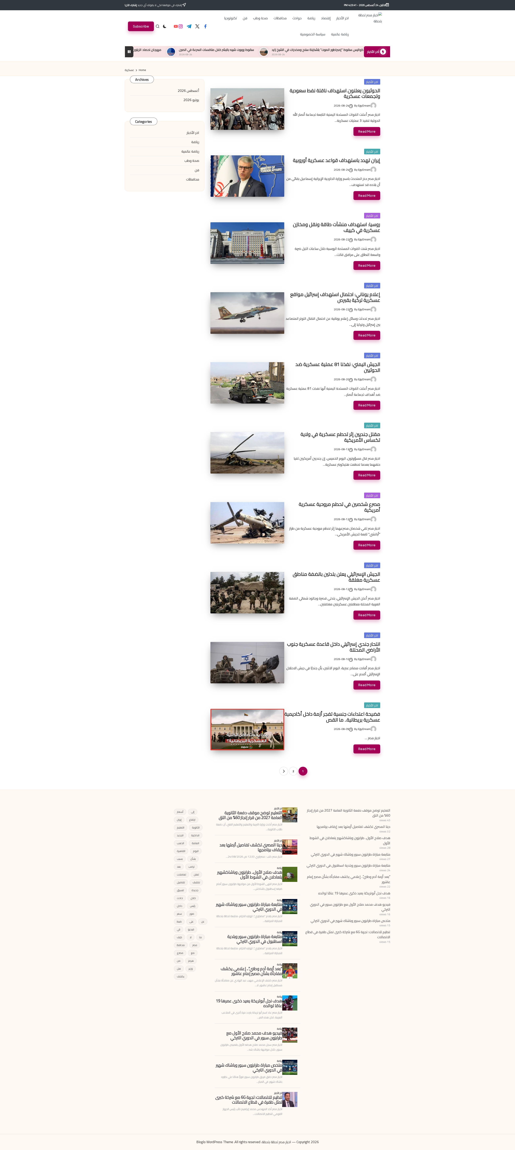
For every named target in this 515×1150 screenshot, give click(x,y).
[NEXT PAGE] (283, 771)
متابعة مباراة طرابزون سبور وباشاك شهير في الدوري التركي (350, 854)
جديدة (195, 890)
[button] (141, 26)
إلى (192, 811)
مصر (194, 945)
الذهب (180, 843)
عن (202, 921)
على (191, 921)
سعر (179, 913)
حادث (180, 898)
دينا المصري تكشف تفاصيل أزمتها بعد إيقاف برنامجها (353, 826)
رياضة (195, 142)
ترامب (191, 866)
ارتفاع (192, 819)
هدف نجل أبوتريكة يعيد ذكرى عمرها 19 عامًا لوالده (354, 893)
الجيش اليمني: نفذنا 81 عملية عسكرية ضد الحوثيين (338, 367)
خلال (193, 898)
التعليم (180, 827)
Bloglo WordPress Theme (214, 1142)
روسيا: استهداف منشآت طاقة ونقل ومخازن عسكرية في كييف (336, 227)
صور (192, 913)
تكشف (196, 882)
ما (200, 937)
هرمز (191, 960)
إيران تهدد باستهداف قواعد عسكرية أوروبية (336, 160)
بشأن (193, 858)
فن (197, 170)
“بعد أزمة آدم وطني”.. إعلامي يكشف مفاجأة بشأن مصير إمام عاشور (348, 879)
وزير (190, 968)
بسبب (180, 858)
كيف (179, 937)
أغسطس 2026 (188, 90)
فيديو (191, 929)
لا (191, 937)
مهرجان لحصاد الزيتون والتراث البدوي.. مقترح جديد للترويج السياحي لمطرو (178, 50)
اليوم (196, 851)
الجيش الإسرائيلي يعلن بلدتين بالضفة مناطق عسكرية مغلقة (336, 577)
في (178, 929)
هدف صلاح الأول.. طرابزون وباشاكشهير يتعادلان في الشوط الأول (350, 840)
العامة (195, 843)
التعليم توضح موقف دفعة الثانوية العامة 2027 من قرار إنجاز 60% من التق (348, 813)
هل (179, 968)
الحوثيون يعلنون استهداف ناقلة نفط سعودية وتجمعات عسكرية (335, 93)
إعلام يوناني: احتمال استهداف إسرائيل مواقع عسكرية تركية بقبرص (335, 297)
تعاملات (181, 874)
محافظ (181, 945)
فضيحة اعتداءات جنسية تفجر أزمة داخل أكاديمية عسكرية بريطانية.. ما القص (332, 716)
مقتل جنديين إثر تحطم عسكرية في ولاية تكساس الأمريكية (340, 437)
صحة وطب (191, 160)
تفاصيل (181, 882)
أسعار (180, 811)
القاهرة (181, 851)
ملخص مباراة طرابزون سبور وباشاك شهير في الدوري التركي (350, 920)
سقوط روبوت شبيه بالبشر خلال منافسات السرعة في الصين (280, 50)
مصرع (180, 952)
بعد (179, 866)
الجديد (180, 835)
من (178, 960)
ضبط (179, 921)
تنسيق (180, 890)
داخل (179, 905)
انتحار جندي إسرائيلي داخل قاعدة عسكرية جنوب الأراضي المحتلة (333, 647)
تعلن (196, 874)
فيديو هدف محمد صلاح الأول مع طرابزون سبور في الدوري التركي (350, 907)
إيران (179, 819)
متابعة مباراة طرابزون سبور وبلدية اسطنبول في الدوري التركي (348, 865)
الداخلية (195, 835)
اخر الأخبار (372, 82)
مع (193, 952)
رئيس (192, 905)
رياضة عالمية (190, 151)
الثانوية (196, 827)
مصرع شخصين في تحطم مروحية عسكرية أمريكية (339, 507)
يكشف (180, 976)
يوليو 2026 (191, 100)
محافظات (192, 179)
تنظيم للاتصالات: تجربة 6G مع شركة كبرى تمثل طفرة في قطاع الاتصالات (347, 934)
